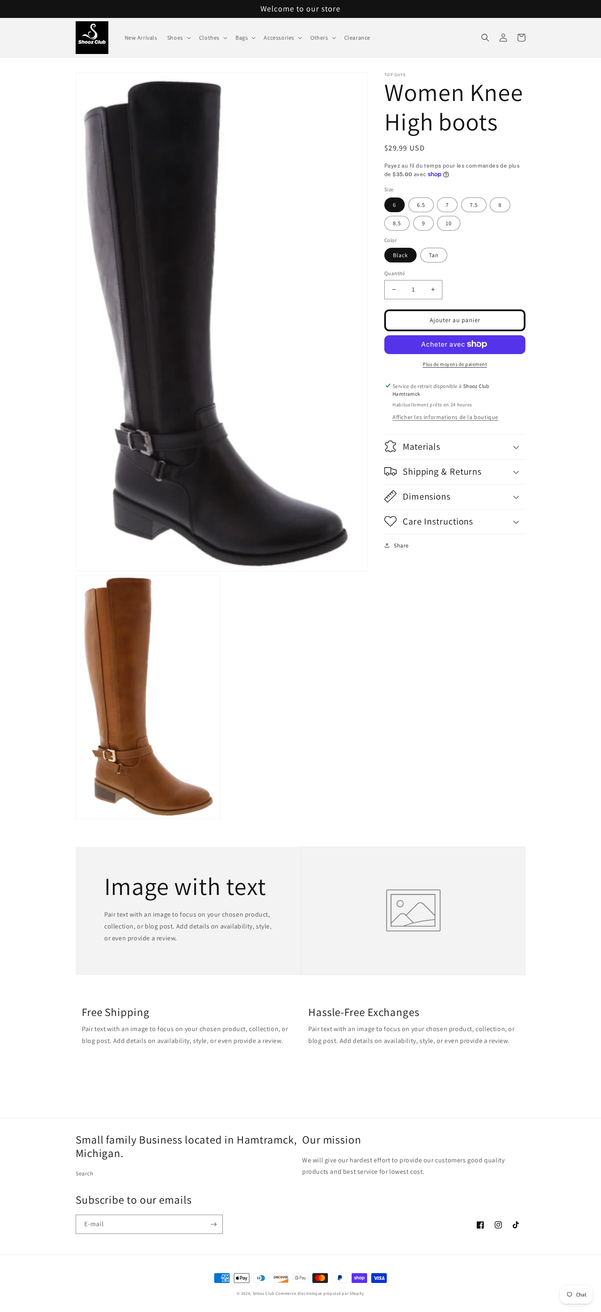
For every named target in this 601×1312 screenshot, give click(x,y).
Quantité (394, 273)
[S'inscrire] (213, 1224)
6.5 (421, 204)
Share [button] (401, 545)
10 (449, 223)
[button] (178, 37)
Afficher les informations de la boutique (445, 416)
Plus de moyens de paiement (455, 364)
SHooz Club (264, 1293)
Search (85, 1173)
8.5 (397, 223)
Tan (434, 255)
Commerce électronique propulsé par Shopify (320, 1293)
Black (400, 255)
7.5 (474, 204)
